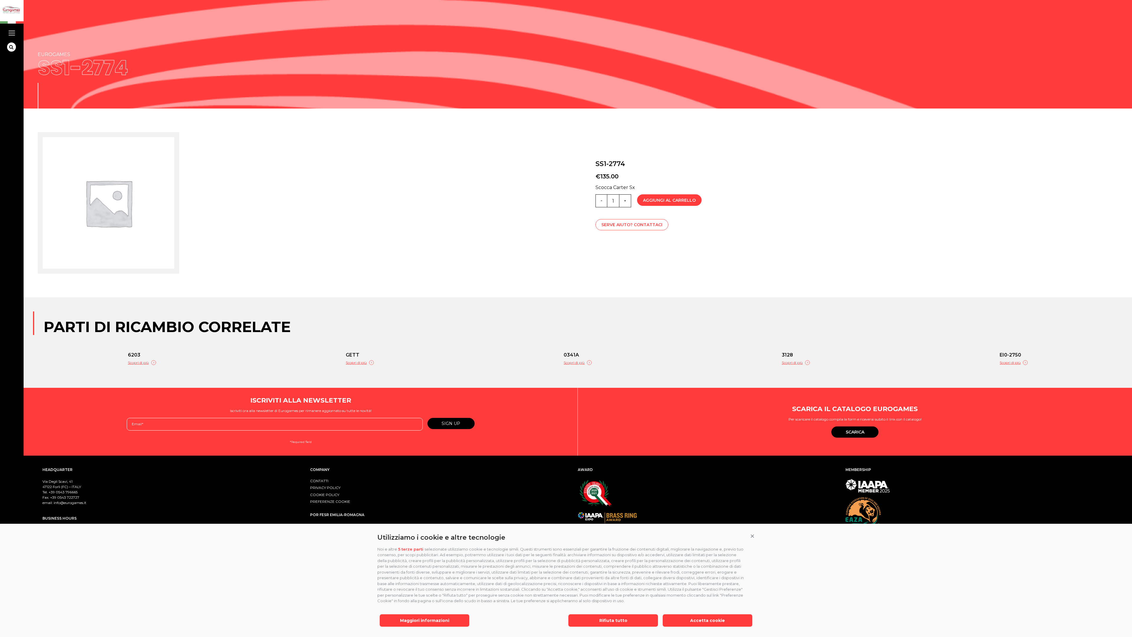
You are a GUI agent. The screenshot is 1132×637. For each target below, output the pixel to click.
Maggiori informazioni (424, 620)
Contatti (319, 481)
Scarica (855, 432)
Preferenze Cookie (330, 501)
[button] (752, 536)
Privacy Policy (325, 487)
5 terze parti (410, 549)
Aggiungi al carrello (669, 200)
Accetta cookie (707, 620)
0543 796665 (67, 492)
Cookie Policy (324, 494)
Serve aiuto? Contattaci (631, 224)
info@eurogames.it (70, 502)
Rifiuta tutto (613, 620)
